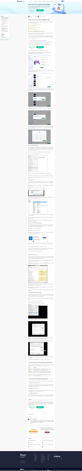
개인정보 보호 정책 (26, 469)
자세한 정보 (45, 470)
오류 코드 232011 (41, 44)
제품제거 (33, 469)
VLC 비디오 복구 (48, 295)
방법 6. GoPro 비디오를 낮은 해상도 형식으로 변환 (34, 29)
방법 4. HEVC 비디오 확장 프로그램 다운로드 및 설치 (34, 27)
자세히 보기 (31, 423)
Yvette (31, 16)
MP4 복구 (30, 44)
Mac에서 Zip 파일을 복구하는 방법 (32, 440)
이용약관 (31, 469)
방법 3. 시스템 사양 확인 (31, 26)
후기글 (36, 433)
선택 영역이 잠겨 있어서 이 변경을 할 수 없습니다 (47, 440)
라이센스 (29, 469)
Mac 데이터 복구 (4, 37)
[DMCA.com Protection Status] (23, 469)
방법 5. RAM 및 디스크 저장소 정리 (32, 28)
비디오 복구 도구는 (31, 43)
